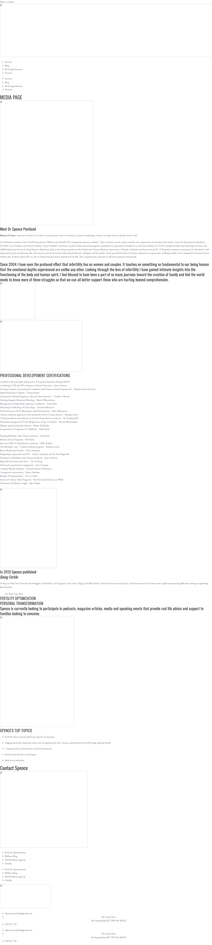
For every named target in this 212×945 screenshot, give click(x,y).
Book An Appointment (15, 852)
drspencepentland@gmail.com (18, 913)
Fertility (8, 863)
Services (8, 61)
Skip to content (7, 1)
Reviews (8, 72)
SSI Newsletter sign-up (15, 859)
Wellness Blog (11, 856)
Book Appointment (13, 69)
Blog (7, 65)
